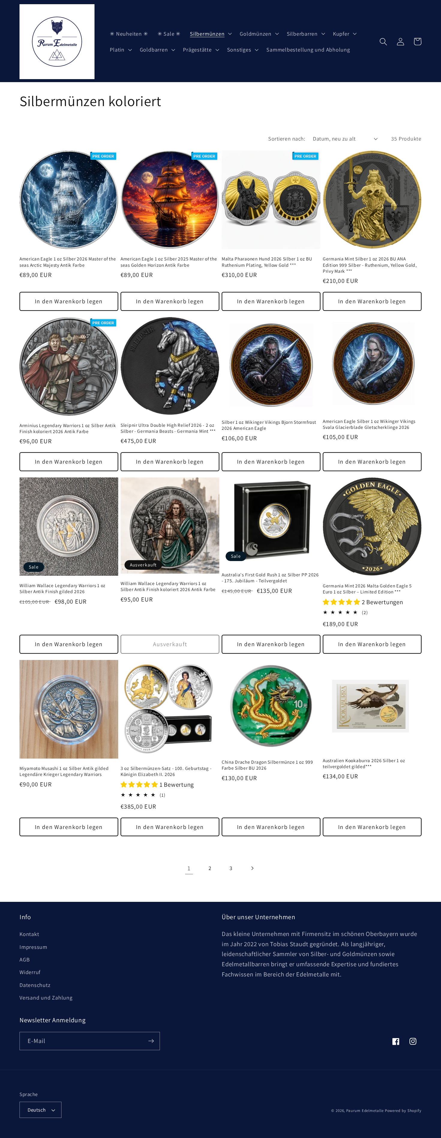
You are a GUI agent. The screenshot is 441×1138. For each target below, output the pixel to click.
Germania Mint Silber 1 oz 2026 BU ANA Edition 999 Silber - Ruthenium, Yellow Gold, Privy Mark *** (370, 265)
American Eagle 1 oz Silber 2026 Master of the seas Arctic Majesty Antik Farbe (68, 262)
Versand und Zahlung (46, 997)
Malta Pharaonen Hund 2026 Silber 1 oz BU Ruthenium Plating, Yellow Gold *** (267, 262)
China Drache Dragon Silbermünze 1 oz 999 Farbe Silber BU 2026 (267, 765)
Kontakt (29, 933)
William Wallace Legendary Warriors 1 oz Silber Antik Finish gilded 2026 (63, 588)
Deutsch (37, 1110)
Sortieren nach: (286, 138)
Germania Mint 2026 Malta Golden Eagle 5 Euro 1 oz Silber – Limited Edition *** (367, 589)
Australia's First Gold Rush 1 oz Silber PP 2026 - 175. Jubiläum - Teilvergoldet (270, 578)
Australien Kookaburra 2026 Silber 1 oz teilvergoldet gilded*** (364, 763)
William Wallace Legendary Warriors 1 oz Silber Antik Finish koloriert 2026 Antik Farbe (168, 586)
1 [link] (189, 868)
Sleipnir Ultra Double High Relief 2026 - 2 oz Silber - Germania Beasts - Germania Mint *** (168, 428)
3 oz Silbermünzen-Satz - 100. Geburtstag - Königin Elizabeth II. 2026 (166, 771)
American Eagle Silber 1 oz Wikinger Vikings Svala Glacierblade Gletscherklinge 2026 (369, 424)
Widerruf (30, 972)
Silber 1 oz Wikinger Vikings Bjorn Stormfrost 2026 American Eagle (269, 425)
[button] (210, 33)
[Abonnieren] (151, 1041)
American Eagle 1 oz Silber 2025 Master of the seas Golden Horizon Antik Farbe (169, 262)
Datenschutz (35, 984)
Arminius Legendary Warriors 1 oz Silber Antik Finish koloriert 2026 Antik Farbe (68, 428)
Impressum (33, 946)
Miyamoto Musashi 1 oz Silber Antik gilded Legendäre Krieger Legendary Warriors (64, 771)
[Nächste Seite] (252, 868)
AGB (25, 959)
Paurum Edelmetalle (364, 1110)
